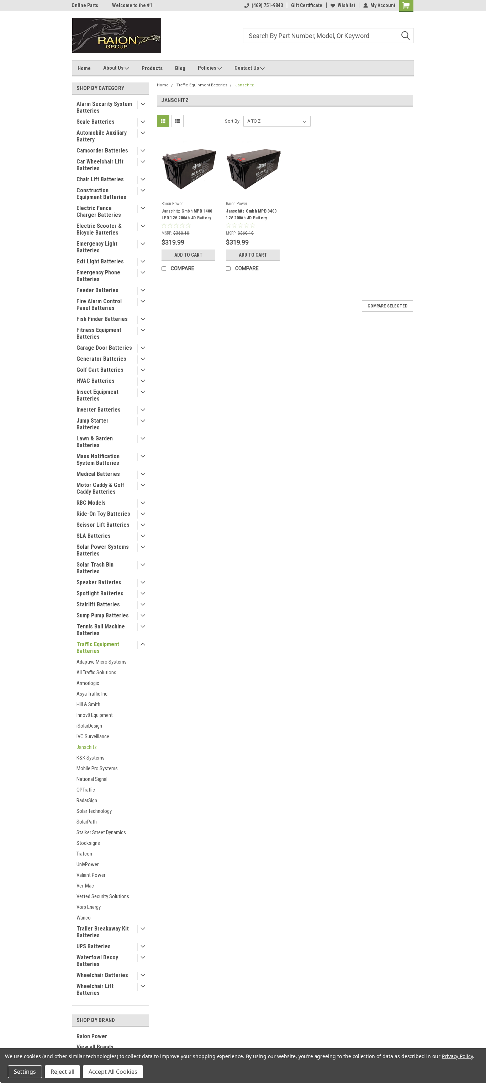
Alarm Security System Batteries (104, 107)
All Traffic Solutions (96, 672)
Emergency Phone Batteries (98, 276)
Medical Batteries (98, 474)
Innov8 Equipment (94, 715)
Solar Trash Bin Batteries (94, 568)
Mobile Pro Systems (97, 768)
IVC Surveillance (92, 736)
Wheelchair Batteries (102, 975)
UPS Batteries (93, 946)
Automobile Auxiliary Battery (101, 136)
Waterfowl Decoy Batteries (97, 960)
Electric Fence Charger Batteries (98, 211)
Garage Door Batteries (104, 347)
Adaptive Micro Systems (101, 662)
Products (152, 68)
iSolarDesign (89, 726)
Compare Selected (387, 306)
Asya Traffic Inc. (92, 694)
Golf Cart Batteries (99, 369)
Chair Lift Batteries (100, 179)
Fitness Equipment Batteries (98, 333)
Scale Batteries (95, 121)
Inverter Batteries (98, 409)
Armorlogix (87, 683)
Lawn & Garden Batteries (94, 442)
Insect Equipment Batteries (97, 395)
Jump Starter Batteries (92, 424)
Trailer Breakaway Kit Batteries (102, 932)
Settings (25, 1072)
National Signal (91, 779)
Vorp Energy (88, 907)
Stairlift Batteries (98, 604)
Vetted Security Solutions (102, 896)
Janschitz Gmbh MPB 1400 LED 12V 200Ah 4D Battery (187, 214)
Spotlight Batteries (99, 593)
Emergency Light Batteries (96, 247)
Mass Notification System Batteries (98, 459)
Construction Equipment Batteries (101, 193)
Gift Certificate (306, 5)
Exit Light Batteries (100, 261)
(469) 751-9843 (267, 5)
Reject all (62, 1072)
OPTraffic (85, 790)
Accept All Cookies (113, 1072)
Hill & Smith (88, 704)
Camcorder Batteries (102, 150)
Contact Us (247, 68)
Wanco (83, 918)
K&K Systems (90, 758)
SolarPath (86, 822)
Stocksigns (88, 843)
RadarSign (86, 800)
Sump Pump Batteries (102, 615)
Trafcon (84, 854)
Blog (180, 68)
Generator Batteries (101, 358)
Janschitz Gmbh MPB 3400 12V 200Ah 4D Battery (251, 214)
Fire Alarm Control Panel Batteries (99, 304)
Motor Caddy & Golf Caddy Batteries (100, 488)
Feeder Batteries (97, 290)
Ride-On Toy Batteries (103, 513)
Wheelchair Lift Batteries (94, 989)
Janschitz (86, 747)
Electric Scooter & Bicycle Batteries (99, 229)
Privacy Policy (457, 1056)
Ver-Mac (85, 886)
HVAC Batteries (95, 380)
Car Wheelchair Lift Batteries (99, 165)
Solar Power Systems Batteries (102, 550)
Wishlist (346, 5)
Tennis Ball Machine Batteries (100, 630)
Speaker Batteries (98, 582)
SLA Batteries (93, 535)
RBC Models (91, 502)
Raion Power (91, 1036)
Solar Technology (94, 811)
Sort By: (233, 121)
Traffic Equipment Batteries (97, 647)
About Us (114, 68)
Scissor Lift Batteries (103, 524)
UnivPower (87, 864)
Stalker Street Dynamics (101, 832)
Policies (207, 68)
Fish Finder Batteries (102, 319)
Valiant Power (90, 875)
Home (84, 68)
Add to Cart (188, 255)
